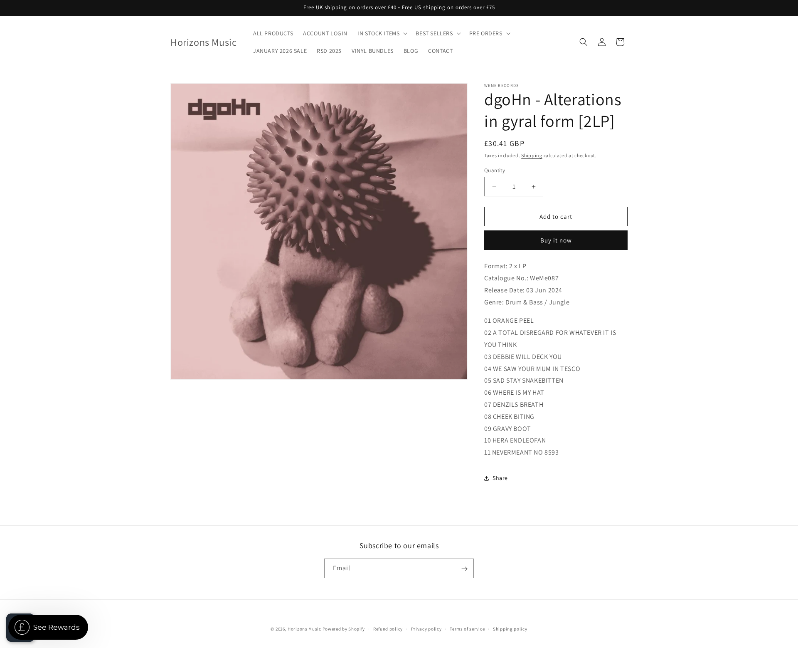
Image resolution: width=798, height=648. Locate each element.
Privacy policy (426, 628)
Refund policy (388, 628)
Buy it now (556, 240)
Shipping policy (510, 628)
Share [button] (500, 478)
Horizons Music (304, 629)
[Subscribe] (464, 569)
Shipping (531, 155)
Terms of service (467, 628)
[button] (381, 33)
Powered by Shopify (344, 629)
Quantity (494, 170)
